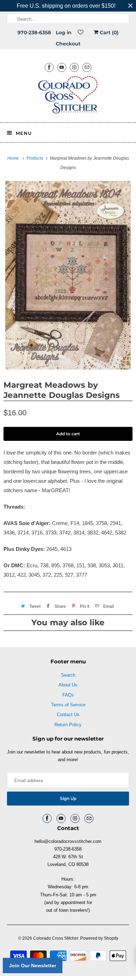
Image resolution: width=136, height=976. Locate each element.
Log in (63, 32)
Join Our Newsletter (32, 965)
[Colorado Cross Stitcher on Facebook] (49, 67)
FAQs (68, 695)
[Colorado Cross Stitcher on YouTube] (61, 67)
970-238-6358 (34, 32)
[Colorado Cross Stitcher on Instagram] (74, 67)
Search (68, 675)
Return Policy (68, 724)
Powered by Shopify (99, 938)
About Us (68, 684)
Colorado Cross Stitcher (55, 938)
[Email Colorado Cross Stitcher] (86, 67)
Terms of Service (68, 704)
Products (35, 158)
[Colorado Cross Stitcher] (68, 96)
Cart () (108, 32)
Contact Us (68, 714)
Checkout (68, 44)
